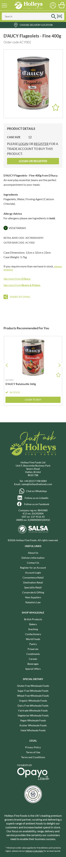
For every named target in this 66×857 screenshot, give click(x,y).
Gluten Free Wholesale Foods (33, 685)
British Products (33, 619)
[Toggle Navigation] (4, 5)
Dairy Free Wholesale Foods (33, 705)
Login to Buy (33, 399)
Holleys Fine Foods (29, 5)
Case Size (13, 137)
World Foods (33, 639)
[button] (59, 365)
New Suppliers (33, 597)
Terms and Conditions (33, 757)
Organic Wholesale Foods (33, 700)
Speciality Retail (33, 587)
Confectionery (33, 634)
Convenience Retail (33, 577)
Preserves (33, 648)
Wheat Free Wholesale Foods (33, 695)
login (23, 144)
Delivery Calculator (34, 851)
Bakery (33, 624)
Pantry (33, 643)
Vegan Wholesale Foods (33, 720)
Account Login (33, 572)
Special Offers (33, 668)
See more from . (17, 278)
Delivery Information (33, 557)
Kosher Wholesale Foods (33, 725)
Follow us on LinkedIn (36, 497)
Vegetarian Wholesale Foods (33, 715)
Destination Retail (33, 582)
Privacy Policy (33, 747)
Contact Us (33, 562)
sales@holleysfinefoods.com (36, 484)
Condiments (33, 653)
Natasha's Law (33, 602)
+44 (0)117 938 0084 (35, 480)
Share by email (20, 296)
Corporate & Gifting (33, 592)
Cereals (33, 658)
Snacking (33, 629)
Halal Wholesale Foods (33, 730)
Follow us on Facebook (36, 504)
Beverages (33, 663)
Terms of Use (33, 752)
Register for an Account (33, 567)
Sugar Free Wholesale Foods (33, 690)
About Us (33, 552)
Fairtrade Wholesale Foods (33, 710)
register (41, 144)
